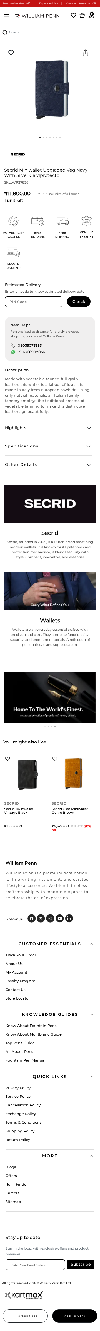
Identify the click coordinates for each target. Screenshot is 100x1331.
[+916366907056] (13, 352)
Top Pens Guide (20, 1043)
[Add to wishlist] (11, 53)
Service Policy (18, 1096)
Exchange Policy (21, 1113)
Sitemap (13, 1201)
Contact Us (16, 989)
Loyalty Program (21, 981)
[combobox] (50, 32)
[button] (40, 137)
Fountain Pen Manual (26, 1060)
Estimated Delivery (23, 284)
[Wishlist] (73, 15)
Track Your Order (21, 955)
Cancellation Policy (23, 1105)
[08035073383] (13, 345)
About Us (14, 963)
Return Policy (18, 1139)
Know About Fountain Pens (31, 1025)
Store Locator (18, 998)
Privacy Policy (18, 1088)
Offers (11, 1175)
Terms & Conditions (24, 1122)
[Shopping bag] (82, 15)
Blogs (11, 1167)
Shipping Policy (20, 1131)
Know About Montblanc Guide (34, 1034)
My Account (16, 972)
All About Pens (19, 1051)
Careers (12, 1193)
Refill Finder (17, 1184)
